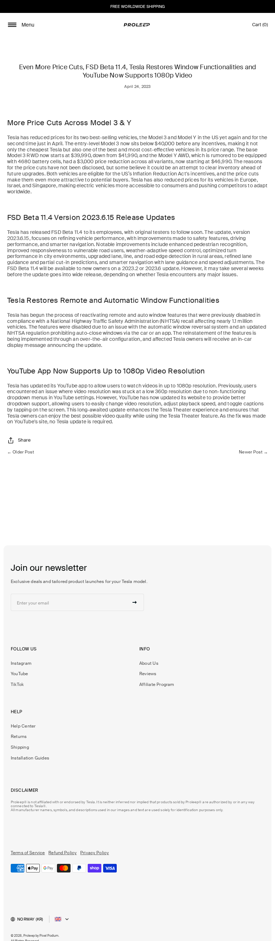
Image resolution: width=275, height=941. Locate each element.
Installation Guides (30, 758)
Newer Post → (253, 452)
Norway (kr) (30, 919)
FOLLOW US (24, 649)
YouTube (19, 674)
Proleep (29, 935)
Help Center (23, 726)
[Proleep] (137, 25)
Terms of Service (28, 853)
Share (24, 440)
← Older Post (20, 452)
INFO (144, 649)
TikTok (17, 684)
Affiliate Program (156, 684)
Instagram (21, 663)
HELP (17, 712)
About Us (148, 663)
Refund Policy (62, 853)
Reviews (147, 674)
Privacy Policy (94, 853)
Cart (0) (260, 26)
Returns (19, 736)
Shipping (20, 747)
